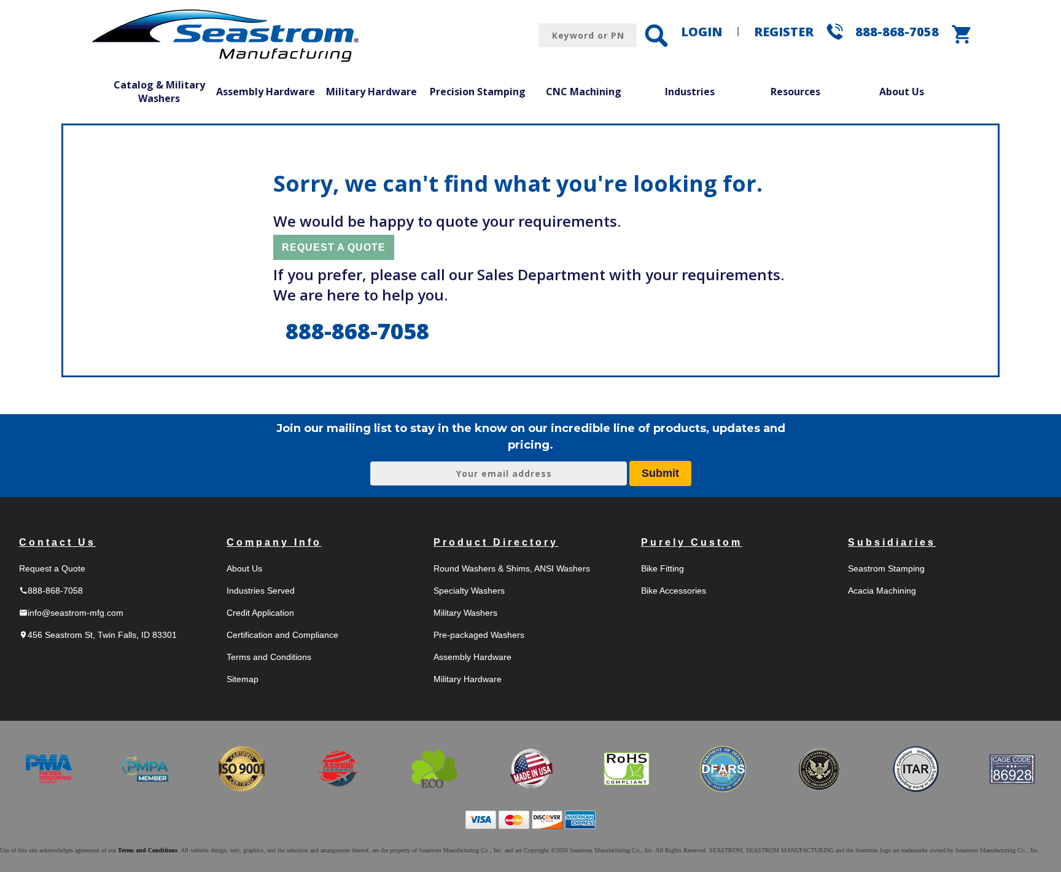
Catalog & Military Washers (159, 91)
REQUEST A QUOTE (334, 247)
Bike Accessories (673, 590)
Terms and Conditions (269, 657)
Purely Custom (691, 542)
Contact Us (57, 542)
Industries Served (261, 590)
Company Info (274, 542)
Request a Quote (52, 568)
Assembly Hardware (265, 91)
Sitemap (242, 679)
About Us (901, 91)
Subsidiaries (892, 542)
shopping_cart (962, 34)
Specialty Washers (469, 590)
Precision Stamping (478, 91)
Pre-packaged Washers (478, 635)
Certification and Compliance (282, 635)
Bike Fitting (662, 568)
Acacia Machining (882, 590)
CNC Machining (583, 91)
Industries (690, 91)
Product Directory (495, 542)
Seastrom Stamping (886, 568)
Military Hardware (371, 91)
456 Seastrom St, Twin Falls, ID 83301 (98, 635)
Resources (795, 91)
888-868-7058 (897, 31)
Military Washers (465, 613)
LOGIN (701, 31)
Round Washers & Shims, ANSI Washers (511, 568)
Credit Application (260, 613)
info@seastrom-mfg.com (71, 613)
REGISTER (784, 31)
